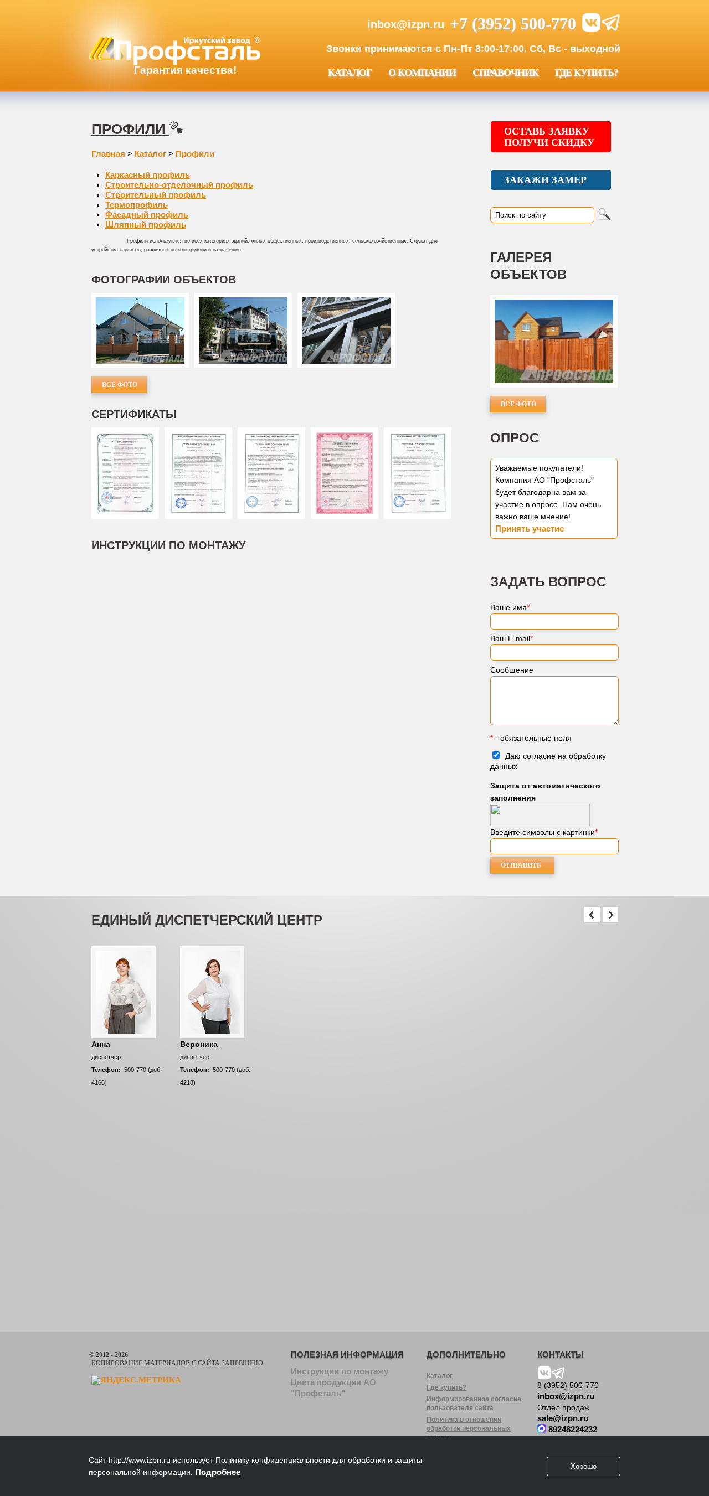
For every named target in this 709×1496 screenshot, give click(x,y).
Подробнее (217, 1472)
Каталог (350, 72)
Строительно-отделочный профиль (179, 184)
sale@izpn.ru (562, 1418)
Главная (108, 153)
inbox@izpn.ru (405, 24)
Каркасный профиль (147, 174)
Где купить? (586, 72)
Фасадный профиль (146, 214)
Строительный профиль (155, 194)
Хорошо (584, 1466)
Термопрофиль (136, 204)
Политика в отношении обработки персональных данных (469, 1428)
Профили (130, 129)
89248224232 (571, 1429)
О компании (422, 72)
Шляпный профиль (145, 224)
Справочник (505, 72)
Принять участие (529, 528)
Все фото (119, 385)
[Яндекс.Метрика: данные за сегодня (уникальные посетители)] (136, 1380)
